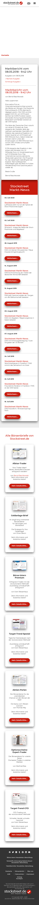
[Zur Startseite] (14, 3)
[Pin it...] (23, 852)
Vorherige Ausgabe (12, 82)
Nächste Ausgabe (13, 79)
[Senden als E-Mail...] (29, 852)
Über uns (30, 871)
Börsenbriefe (19, 871)
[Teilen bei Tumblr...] (19, 852)
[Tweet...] (13, 852)
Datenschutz (19, 874)
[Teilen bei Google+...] (16, 852)
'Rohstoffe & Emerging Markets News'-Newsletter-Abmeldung (19, 861)
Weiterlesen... (12, 213)
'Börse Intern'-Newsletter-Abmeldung (19, 857)
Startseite (5, 55)
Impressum (30, 874)
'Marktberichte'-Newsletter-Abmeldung (19, 866)
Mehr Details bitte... (19, 486)
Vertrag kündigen (19, 877)
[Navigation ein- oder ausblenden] (34, 3)
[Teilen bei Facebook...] (10, 852)
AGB (8, 874)
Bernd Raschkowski (21, 476)
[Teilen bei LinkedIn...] (26, 852)
